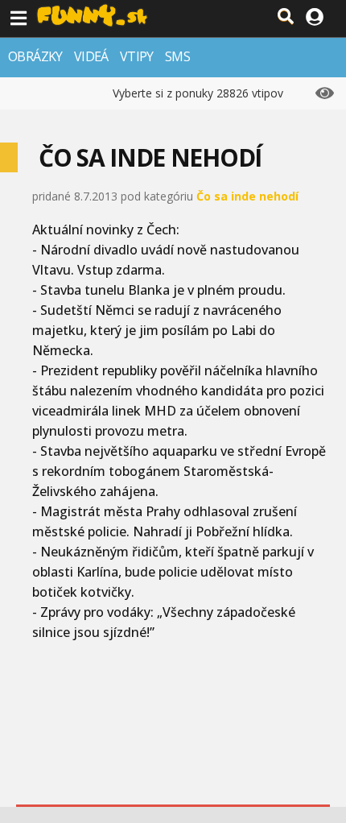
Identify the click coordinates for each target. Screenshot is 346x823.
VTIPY (137, 56)
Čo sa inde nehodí (247, 196)
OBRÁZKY (35, 56)
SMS (177, 56)
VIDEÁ (91, 56)
